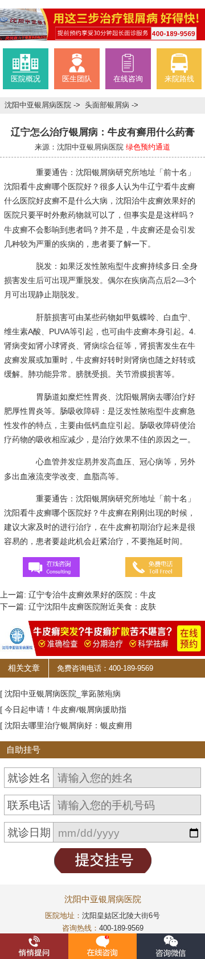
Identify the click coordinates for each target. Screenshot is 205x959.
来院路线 (179, 79)
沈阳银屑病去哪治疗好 (155, 396)
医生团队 (77, 79)
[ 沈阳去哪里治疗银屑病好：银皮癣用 (66, 725)
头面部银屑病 (108, 105)
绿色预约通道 (148, 147)
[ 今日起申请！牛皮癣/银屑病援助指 (63, 709)
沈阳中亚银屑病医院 (39, 105)
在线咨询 (128, 79)
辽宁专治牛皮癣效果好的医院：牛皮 (91, 594)
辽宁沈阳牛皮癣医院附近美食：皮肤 (91, 606)
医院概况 (25, 79)
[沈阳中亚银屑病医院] (102, 23)
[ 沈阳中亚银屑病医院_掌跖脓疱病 (60, 693)
